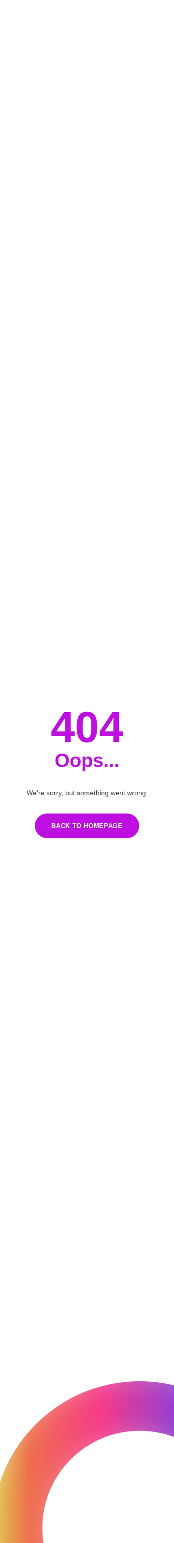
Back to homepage (86, 825)
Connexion (149, 15)
